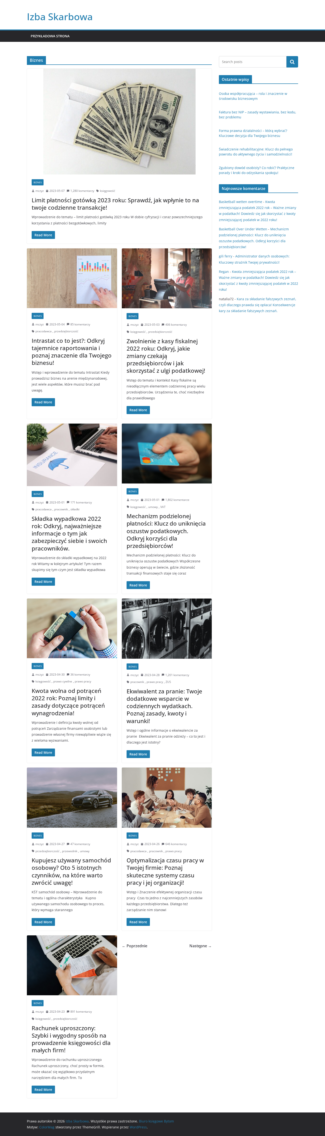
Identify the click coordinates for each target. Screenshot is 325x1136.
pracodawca (43, 331)
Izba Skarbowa (60, 16)
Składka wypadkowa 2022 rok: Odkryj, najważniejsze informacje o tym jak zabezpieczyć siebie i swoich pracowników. (69, 533)
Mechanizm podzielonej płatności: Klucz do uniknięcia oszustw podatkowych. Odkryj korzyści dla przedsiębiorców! (166, 531)
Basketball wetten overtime (240, 201)
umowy (153, 507)
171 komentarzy (81, 502)
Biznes (38, 182)
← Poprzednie (134, 945)
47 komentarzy (80, 844)
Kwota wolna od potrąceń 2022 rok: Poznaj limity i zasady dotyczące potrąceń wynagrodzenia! (68, 702)
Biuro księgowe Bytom (156, 1121)
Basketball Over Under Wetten (243, 229)
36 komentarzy (80, 674)
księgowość (107, 191)
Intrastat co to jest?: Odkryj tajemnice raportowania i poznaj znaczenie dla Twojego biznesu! (72, 352)
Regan (224, 271)
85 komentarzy (80, 324)
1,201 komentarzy (177, 675)
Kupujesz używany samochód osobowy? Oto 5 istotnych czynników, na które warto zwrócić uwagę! (71, 871)
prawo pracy (83, 681)
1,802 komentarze (177, 500)
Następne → (200, 945)
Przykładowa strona (50, 36)
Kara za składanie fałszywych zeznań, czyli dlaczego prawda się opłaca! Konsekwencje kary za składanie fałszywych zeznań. (257, 305)
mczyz (39, 191)
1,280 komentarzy (82, 191)
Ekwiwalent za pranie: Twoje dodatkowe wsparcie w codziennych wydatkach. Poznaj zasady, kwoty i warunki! (164, 706)
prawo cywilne (62, 681)
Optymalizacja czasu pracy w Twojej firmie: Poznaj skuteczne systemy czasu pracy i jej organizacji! (165, 871)
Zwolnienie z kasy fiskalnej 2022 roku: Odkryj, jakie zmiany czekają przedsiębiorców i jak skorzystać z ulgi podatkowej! (166, 356)
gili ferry (225, 256)
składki (74, 509)
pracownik (61, 509)
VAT (163, 507)
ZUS (168, 682)
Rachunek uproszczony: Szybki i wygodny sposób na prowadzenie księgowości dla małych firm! (71, 1039)
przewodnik (69, 851)
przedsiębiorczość (66, 331)
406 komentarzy (176, 325)
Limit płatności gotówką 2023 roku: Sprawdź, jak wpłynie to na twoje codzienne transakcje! (115, 203)
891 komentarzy (81, 1012)
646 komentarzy (176, 844)
